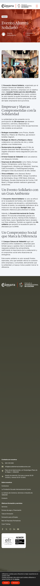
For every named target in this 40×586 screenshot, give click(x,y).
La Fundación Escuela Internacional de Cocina (16, 489)
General (4, 16)
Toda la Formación (7, 514)
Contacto (4, 498)
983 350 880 (9, 463)
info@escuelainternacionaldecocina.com (17, 466)
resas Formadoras (15, 520)
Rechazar (15, 582)
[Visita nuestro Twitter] (6, 529)
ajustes (17, 579)
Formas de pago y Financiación (11, 510)
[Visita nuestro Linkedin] (14, 529)
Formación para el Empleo (10, 517)
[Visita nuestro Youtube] (18, 529)
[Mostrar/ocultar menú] (36, 6)
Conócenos (5, 486)
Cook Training (6, 524)
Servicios (4, 506)
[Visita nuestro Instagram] (10, 529)
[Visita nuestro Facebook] (2, 529)
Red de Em (5, 520)
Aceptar (6, 582)
